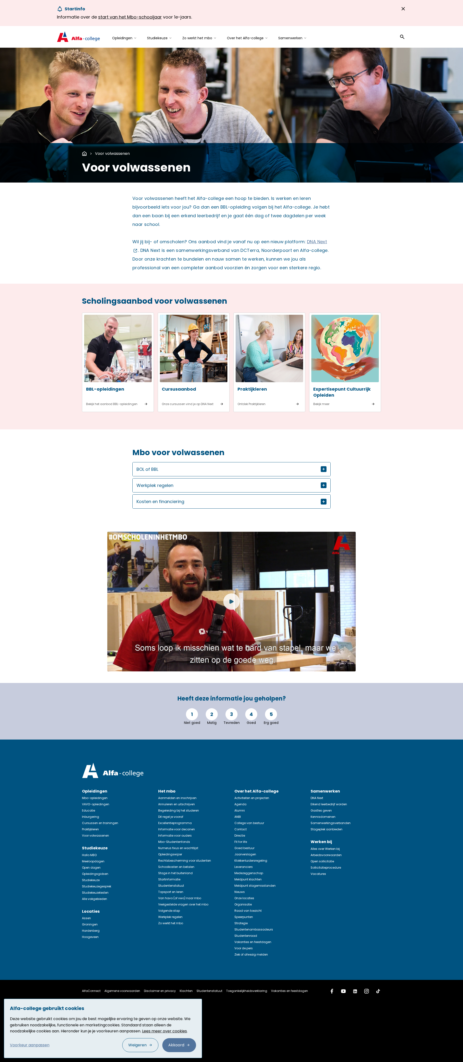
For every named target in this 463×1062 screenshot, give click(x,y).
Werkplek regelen (170, 917)
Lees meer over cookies (164, 1031)
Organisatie (243, 904)
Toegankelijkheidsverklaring (246, 991)
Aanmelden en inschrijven (177, 798)
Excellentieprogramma (175, 823)
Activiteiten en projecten (251, 798)
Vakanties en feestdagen (252, 942)
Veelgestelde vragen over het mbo (183, 904)
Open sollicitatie (322, 861)
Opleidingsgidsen (95, 874)
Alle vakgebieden (94, 899)
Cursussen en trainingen (100, 823)
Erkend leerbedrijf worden (329, 804)
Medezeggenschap (248, 873)
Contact (240, 829)
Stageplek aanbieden (326, 829)
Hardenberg (91, 931)
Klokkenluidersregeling (250, 861)
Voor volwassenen (112, 153)
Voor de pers (243, 948)
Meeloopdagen (93, 861)
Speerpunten (243, 917)
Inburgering (90, 817)
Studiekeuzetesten (95, 893)
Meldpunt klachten (248, 879)
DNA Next (317, 798)
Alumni (239, 810)
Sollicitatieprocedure (326, 867)
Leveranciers (243, 867)
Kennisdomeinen (323, 817)
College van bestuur (249, 823)
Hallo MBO (89, 855)
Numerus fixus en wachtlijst (178, 848)
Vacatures (318, 874)
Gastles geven (321, 810)
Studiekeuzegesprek (96, 886)
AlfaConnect (91, 991)
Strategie (241, 923)
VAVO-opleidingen (95, 804)
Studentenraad (245, 936)
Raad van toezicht (248, 911)
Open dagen (91, 867)
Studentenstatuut (171, 886)
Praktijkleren (90, 829)
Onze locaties (244, 898)
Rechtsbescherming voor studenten (184, 861)
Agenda (240, 804)
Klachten (186, 991)
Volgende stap (169, 911)
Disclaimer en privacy (160, 991)
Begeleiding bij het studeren (178, 810)
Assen (86, 918)
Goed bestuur (244, 848)
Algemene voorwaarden (122, 991)
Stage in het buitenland (175, 873)
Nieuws (239, 892)
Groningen (90, 924)
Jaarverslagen (245, 854)
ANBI (237, 817)
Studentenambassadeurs (253, 929)
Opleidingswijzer (170, 854)
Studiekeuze (91, 880)
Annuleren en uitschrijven (176, 804)
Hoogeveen (90, 937)
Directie (239, 835)
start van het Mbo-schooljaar (130, 17)
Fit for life (240, 842)
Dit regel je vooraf (170, 817)
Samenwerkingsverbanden (331, 823)
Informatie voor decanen (176, 829)
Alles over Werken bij (325, 849)
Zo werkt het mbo (170, 923)
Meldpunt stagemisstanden (255, 886)
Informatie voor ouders (175, 835)
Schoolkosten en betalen (176, 867)
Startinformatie (169, 879)
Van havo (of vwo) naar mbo (179, 898)
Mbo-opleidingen (95, 798)
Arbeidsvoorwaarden (326, 855)
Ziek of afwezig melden (251, 954)
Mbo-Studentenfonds (174, 842)
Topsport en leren (170, 892)
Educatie (88, 810)
